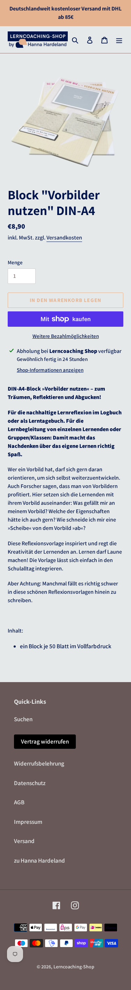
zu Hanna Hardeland (39, 860)
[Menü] (119, 40)
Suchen (23, 719)
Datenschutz (29, 783)
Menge (15, 262)
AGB (19, 802)
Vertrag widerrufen (45, 741)
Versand (24, 841)
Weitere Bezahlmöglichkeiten (65, 336)
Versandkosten (64, 237)
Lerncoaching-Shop (73, 966)
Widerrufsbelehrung (39, 763)
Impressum (28, 822)
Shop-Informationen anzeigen (50, 370)
